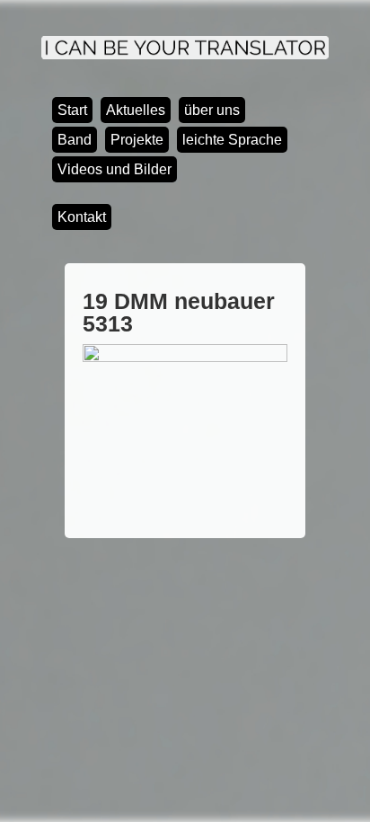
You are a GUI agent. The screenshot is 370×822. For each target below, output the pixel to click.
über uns (212, 110)
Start (72, 110)
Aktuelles (135, 110)
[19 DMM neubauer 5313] (185, 357)
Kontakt (81, 217)
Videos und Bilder (114, 169)
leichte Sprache (232, 139)
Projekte (136, 139)
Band (74, 139)
